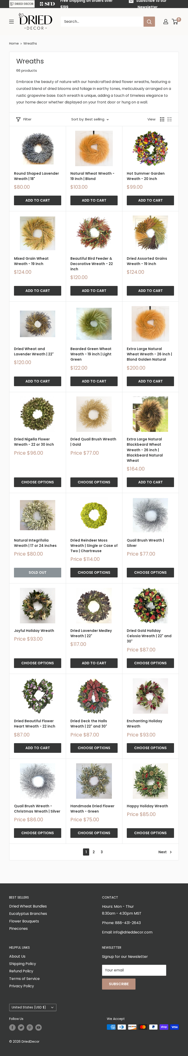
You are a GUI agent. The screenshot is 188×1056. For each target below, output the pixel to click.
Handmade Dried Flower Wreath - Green (92, 809)
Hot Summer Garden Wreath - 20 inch (146, 176)
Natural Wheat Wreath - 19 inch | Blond (92, 176)
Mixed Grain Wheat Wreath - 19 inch (31, 261)
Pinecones (18, 928)
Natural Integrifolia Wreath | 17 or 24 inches (35, 543)
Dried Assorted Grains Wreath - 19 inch (147, 261)
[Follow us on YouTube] (38, 1027)
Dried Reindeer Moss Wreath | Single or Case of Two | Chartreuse (94, 546)
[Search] (149, 22)
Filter (27, 119)
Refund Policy (21, 971)
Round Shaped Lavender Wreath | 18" (36, 176)
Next (162, 852)
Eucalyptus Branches (28, 913)
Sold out (38, 572)
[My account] (165, 21)
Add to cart (37, 200)
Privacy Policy (21, 986)
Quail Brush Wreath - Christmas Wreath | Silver (37, 809)
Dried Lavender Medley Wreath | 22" (91, 633)
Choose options (37, 482)
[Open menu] (11, 21)
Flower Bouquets (24, 921)
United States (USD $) (29, 1007)
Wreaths (30, 43)
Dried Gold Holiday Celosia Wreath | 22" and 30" (149, 636)
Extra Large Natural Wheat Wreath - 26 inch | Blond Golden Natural (149, 354)
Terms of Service (24, 978)
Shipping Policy (22, 963)
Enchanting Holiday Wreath (144, 724)
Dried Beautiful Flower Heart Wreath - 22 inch (34, 724)
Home (14, 43)
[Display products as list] (170, 119)
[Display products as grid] (162, 119)
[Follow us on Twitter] (21, 1027)
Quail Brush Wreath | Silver (145, 543)
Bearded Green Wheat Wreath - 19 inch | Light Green (90, 354)
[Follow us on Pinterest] (30, 1027)
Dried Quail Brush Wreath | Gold (93, 442)
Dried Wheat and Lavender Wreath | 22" (34, 351)
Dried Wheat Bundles (28, 906)
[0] (175, 21)
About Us (17, 956)
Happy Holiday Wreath (147, 806)
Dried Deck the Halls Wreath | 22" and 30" (88, 724)
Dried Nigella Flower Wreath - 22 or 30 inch (34, 442)
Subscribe (119, 984)
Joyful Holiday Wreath (34, 630)
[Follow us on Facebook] (12, 1027)
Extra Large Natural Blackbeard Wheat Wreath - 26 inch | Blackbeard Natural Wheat (145, 450)
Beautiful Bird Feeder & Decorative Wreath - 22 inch (91, 264)
